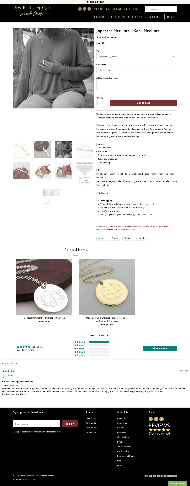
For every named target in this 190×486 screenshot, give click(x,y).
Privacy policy (123, 451)
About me (98, 8)
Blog (108, 8)
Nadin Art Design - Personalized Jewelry (37, 476)
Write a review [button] (160, 348)
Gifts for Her (135, 17)
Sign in (127, 8)
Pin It (129, 238)
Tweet (103, 238)
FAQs (119, 465)
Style (98, 51)
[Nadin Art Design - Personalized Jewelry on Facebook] (80, 9)
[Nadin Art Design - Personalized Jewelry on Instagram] (89, 9)
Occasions (99, 17)
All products (152, 17)
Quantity (99, 98)
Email (141, 238)
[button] (103, 37)
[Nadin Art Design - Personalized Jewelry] (32, 12)
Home (119, 461)
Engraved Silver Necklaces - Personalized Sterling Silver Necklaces (132, 226)
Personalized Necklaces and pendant (120, 230)
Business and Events (126, 456)
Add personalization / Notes (107, 78)
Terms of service (124, 447)
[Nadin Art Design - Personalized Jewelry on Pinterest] (84, 9)
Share (116, 238)
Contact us (122, 423)
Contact (117, 8)
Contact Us (178, 483)
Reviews (120, 428)
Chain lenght (101, 64)
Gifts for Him (118, 17)
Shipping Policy (123, 437)
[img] (8, 371)
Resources (121, 432)
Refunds (120, 442)
